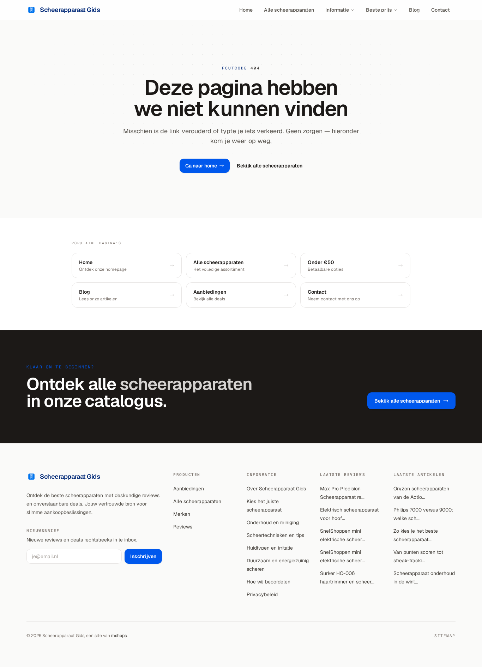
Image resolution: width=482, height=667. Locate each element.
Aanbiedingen (188, 488)
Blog (414, 10)
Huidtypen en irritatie (270, 548)
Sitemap (445, 635)
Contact (440, 10)
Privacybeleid (262, 594)
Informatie (337, 10)
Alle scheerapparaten (289, 10)
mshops (119, 635)
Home (246, 10)
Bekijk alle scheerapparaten (269, 166)
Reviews (182, 527)
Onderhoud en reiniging (273, 522)
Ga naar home (201, 166)
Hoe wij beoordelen (268, 582)
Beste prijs (379, 10)
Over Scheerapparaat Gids (276, 488)
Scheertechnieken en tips (275, 535)
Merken (181, 514)
